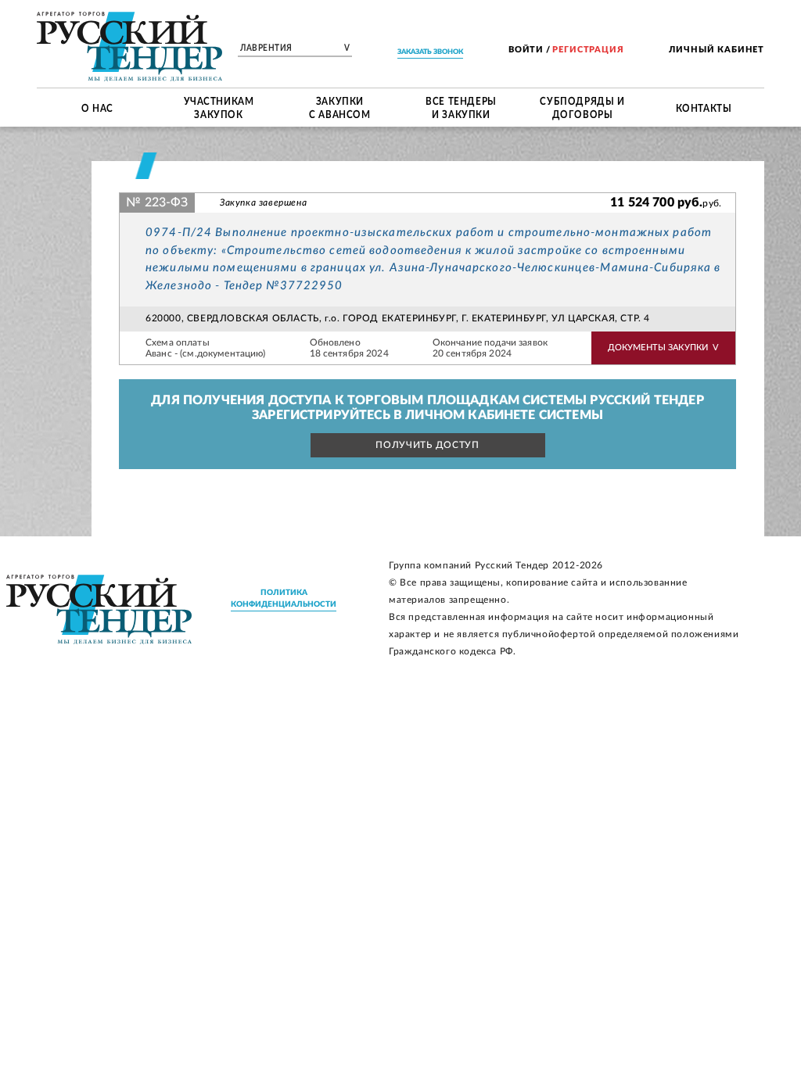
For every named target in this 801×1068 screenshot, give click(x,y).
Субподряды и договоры (582, 107)
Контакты (704, 107)
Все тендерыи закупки (461, 107)
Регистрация (587, 49)
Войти (526, 49)
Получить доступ (427, 445)
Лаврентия (295, 48)
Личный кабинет (716, 49)
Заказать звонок (430, 52)
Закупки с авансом (339, 107)
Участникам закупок (219, 107)
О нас (97, 107)
